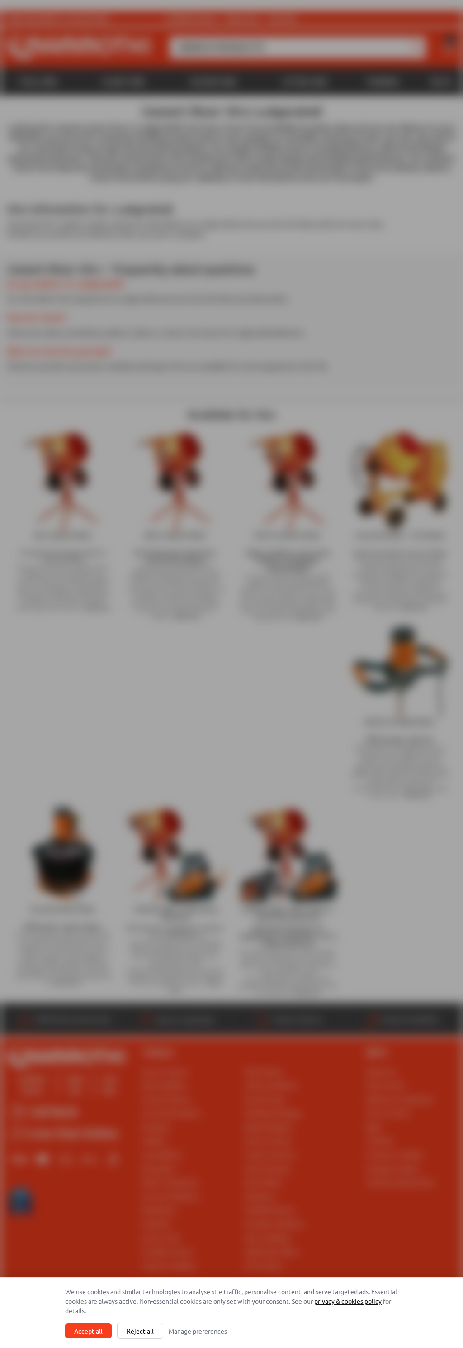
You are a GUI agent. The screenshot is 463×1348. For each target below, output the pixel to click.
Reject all (140, 1331)
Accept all (88, 1331)
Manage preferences (198, 1331)
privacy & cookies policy (348, 1301)
